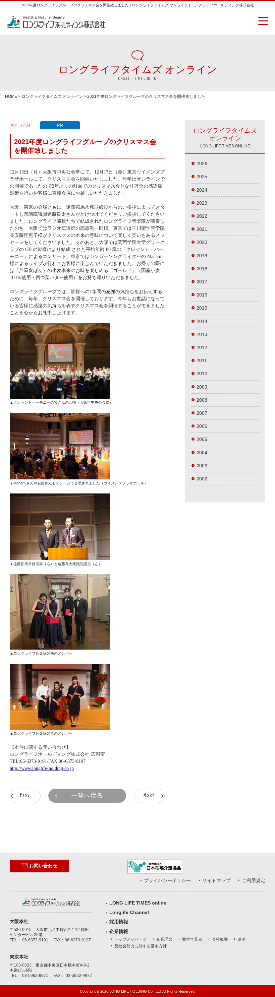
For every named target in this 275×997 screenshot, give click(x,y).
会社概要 (220, 939)
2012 (202, 347)
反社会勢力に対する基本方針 (140, 946)
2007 (202, 413)
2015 (202, 308)
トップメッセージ (130, 939)
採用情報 (118, 921)
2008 (202, 400)
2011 (202, 360)
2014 (202, 321)
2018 (202, 268)
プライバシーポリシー (167, 880)
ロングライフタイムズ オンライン (52, 96)
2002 (202, 478)
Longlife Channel (129, 912)
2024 (202, 190)
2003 (202, 465)
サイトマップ (216, 880)
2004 (202, 452)
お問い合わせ (43, 865)
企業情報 (118, 931)
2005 (202, 439)
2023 (202, 203)
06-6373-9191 (35, 940)
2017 (202, 281)
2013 (202, 334)
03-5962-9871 (35, 975)
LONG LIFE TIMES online (137, 903)
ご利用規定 (253, 880)
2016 (202, 294)
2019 (202, 255)
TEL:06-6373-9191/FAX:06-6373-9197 (48, 761)
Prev (25, 795)
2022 (202, 216)
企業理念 (164, 939)
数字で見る (192, 939)
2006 (202, 426)
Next (149, 795)
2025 (202, 176)
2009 (202, 387)
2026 (202, 163)
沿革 (242, 939)
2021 (202, 229)
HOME (11, 96)
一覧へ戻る (87, 795)
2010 (202, 373)
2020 (202, 242)
